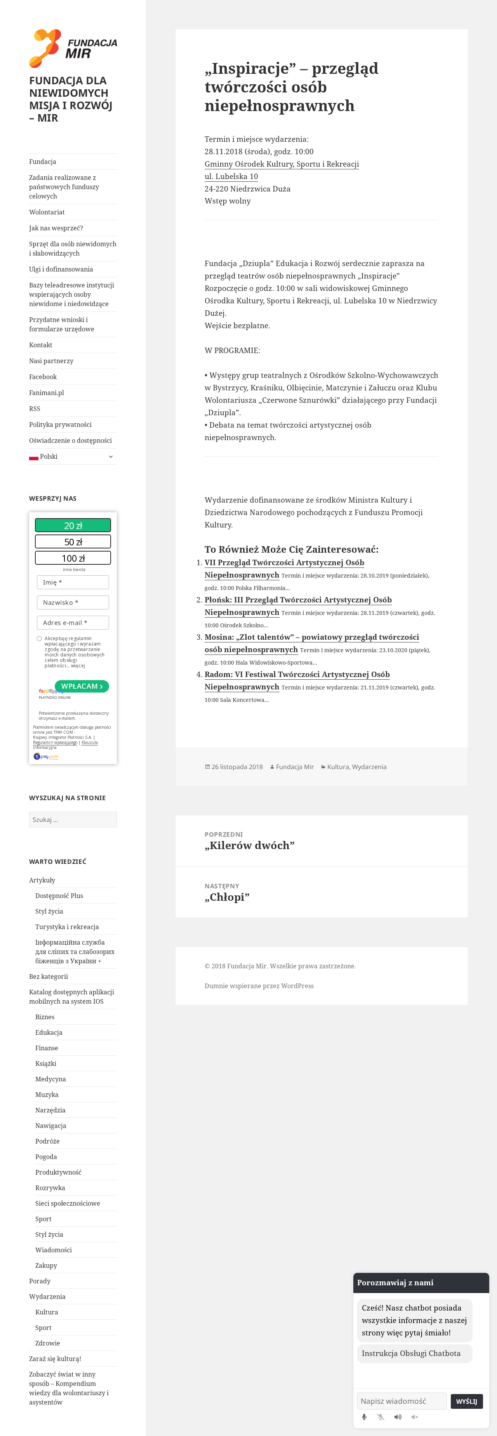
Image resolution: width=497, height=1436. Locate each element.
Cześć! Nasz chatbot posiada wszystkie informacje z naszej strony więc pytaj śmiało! (414, 1320)
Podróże (47, 1141)
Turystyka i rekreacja (67, 927)
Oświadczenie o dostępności (70, 440)
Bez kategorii (48, 976)
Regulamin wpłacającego (55, 742)
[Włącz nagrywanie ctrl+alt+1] (364, 1417)
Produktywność (58, 1172)
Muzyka (47, 1094)
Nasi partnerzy (51, 361)
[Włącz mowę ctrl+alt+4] (398, 1417)
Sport (43, 1219)
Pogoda (46, 1156)
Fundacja (42, 161)
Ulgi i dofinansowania (61, 269)
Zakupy (46, 1265)
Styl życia (49, 911)
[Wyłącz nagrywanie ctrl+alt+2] (381, 1417)
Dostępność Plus (59, 895)
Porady (39, 1281)
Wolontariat (47, 212)
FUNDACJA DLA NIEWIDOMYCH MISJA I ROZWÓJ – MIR (71, 99)
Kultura (46, 1312)
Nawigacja (50, 1125)
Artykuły (42, 880)
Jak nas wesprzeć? (56, 228)
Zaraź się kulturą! (55, 1358)
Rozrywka (50, 1188)
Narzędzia (50, 1110)
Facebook (43, 376)
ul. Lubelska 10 (231, 176)
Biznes (44, 1017)
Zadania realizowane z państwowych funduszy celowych (64, 186)
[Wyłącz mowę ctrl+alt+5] (414, 1417)
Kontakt (40, 345)
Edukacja (49, 1032)
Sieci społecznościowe (67, 1203)
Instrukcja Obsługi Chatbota (411, 1353)
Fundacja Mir (295, 766)
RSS (34, 408)
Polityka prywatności (60, 424)
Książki (45, 1063)
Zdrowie (47, 1343)
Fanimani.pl (46, 392)
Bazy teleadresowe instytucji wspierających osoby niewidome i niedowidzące (71, 294)
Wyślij (466, 1401)
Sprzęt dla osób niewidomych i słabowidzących (72, 249)
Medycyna (50, 1079)
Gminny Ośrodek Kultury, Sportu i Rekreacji (282, 164)
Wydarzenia (47, 1296)
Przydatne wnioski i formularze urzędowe (61, 324)
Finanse (46, 1048)
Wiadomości (53, 1250)
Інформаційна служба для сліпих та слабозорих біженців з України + (75, 951)
